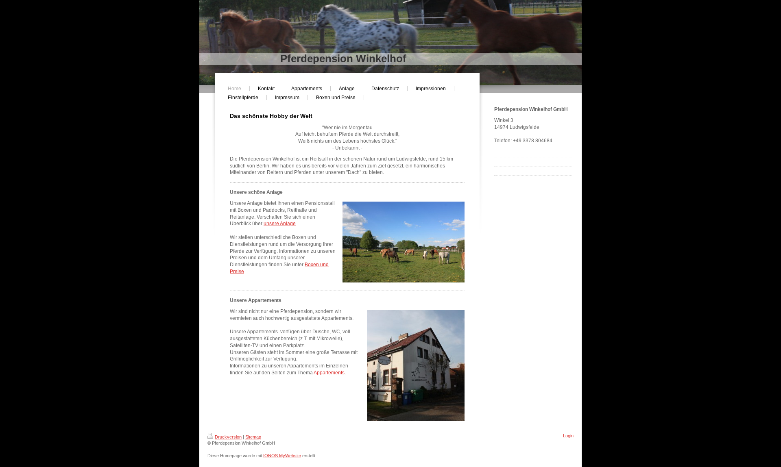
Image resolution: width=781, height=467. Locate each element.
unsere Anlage (280, 223)
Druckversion (228, 436)
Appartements (329, 373)
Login (568, 435)
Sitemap (253, 436)
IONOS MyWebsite (282, 455)
